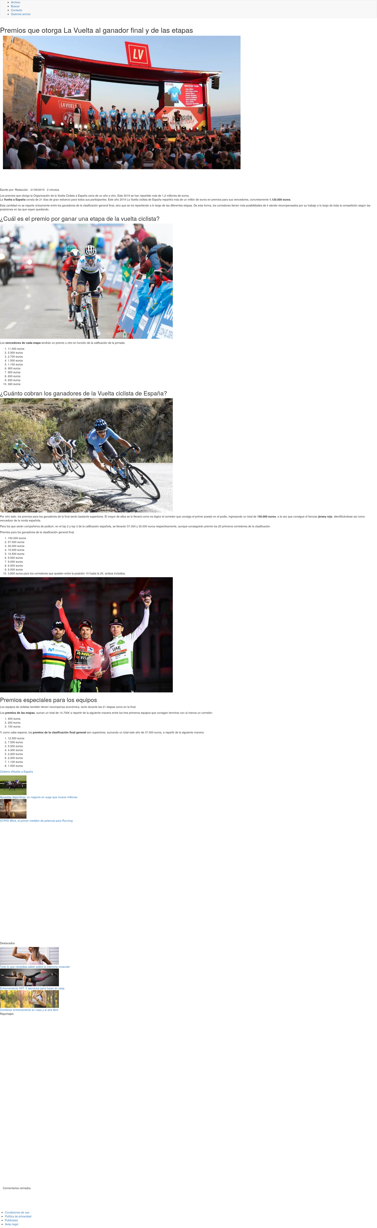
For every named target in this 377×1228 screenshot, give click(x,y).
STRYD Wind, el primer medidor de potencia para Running (36, 821)
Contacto (16, 10)
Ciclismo (5, 771)
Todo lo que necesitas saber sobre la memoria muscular (35, 967)
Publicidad (11, 1220)
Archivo (15, 2)
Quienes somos (20, 14)
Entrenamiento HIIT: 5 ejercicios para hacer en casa (32, 988)
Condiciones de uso (17, 1212)
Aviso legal (11, 1224)
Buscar (15, 6)
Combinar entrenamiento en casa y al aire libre (29, 1010)
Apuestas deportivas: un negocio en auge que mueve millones (38, 797)
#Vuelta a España (22, 771)
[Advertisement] (96, 178)
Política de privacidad (18, 1216)
